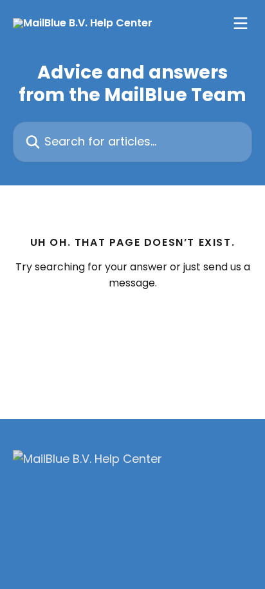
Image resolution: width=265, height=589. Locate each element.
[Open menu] (240, 23)
